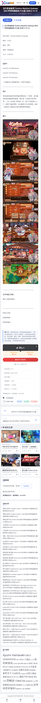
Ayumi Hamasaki (14, 655)
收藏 (27, 401)
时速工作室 (9, 401)
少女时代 (16, 673)
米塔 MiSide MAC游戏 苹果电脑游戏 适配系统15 (10, 447)
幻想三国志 (31, 673)
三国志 (27, 659)
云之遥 (32, 659)
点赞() (35, 401)
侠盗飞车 (26, 663)
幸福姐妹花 (23, 673)
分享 (20, 401)
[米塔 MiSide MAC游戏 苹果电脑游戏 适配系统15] (10, 436)
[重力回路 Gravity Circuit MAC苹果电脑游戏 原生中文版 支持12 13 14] (30, 460)
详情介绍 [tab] (8, 20)
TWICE (21, 659)
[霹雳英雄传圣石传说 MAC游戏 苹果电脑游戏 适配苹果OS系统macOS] (10, 460)
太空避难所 (14, 670)
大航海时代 (7, 670)
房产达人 (16, 677)
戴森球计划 (10, 677)
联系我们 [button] (26, 486)
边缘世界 (18, 689)
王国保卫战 (20, 680)
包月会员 (14, 352)
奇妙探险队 (32, 670)
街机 (28, 685)
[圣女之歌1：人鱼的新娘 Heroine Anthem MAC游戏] (30, 436)
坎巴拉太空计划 (25, 667)
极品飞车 (24, 676)
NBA (17, 659)
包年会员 (31, 352)
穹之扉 (34, 681)
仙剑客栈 (15, 663)
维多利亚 (12, 685)
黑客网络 (27, 689)
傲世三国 (32, 663)
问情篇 (23, 688)
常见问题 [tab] (18, 20)
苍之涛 (24, 685)
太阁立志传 (23, 669)
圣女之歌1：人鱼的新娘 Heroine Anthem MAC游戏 (30, 447)
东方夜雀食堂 (9, 398)
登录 (33, 2)
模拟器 (30, 677)
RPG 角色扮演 (22, 14)
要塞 (31, 685)
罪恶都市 (19, 685)
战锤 (4, 676)
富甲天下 (7, 673)
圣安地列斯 (17, 667)
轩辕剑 (11, 688)
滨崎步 (10, 680)
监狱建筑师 (28, 681)
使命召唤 (20, 663)
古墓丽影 (10, 667)
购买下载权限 (21, 359)
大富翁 (34, 666)
